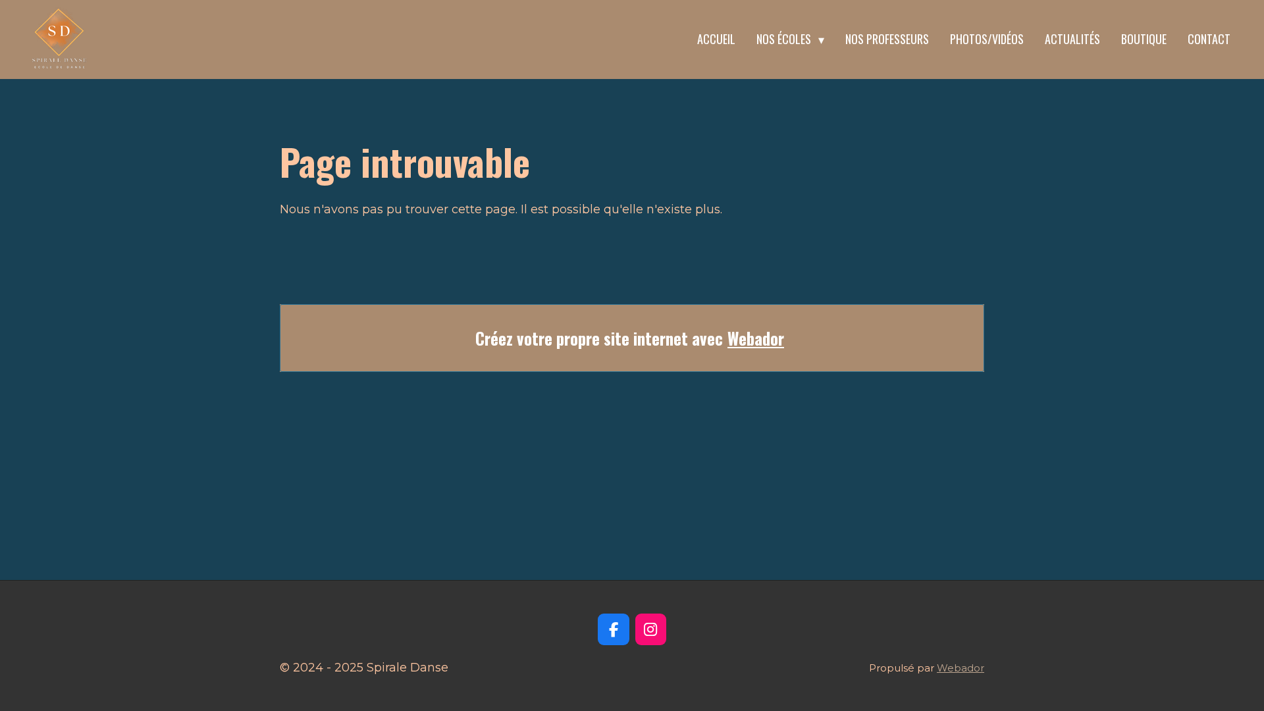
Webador (755, 338)
